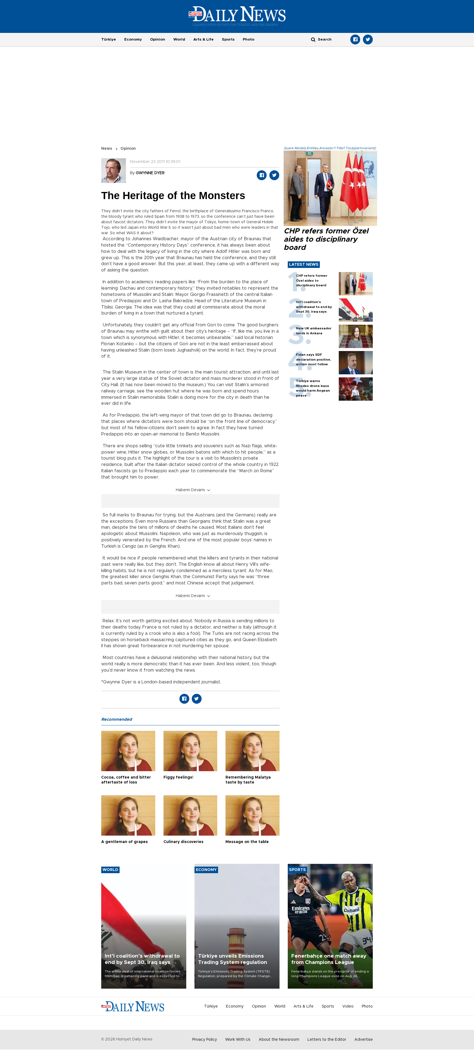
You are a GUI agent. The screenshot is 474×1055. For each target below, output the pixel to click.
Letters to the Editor (326, 1040)
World (179, 39)
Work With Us (237, 1040)
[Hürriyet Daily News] (237, 16)
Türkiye (108, 39)
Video (348, 1006)
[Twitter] (368, 39)
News (106, 149)
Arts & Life (203, 39)
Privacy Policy (204, 1040)
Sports (228, 39)
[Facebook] (355, 39)
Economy (133, 39)
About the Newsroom (279, 1040)
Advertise (363, 1040)
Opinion (157, 39)
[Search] (313, 39)
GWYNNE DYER (150, 173)
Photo (248, 39)
